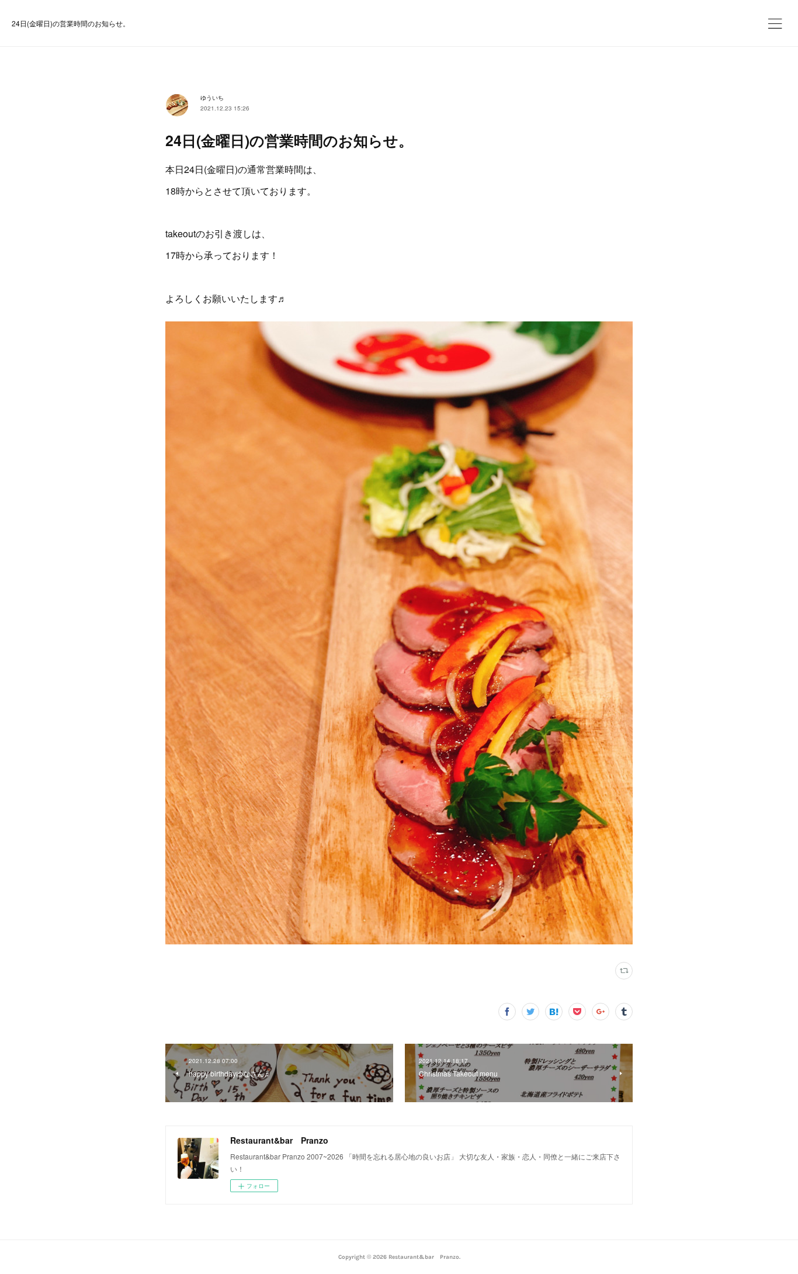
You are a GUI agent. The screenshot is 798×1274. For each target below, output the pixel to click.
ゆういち (212, 98)
